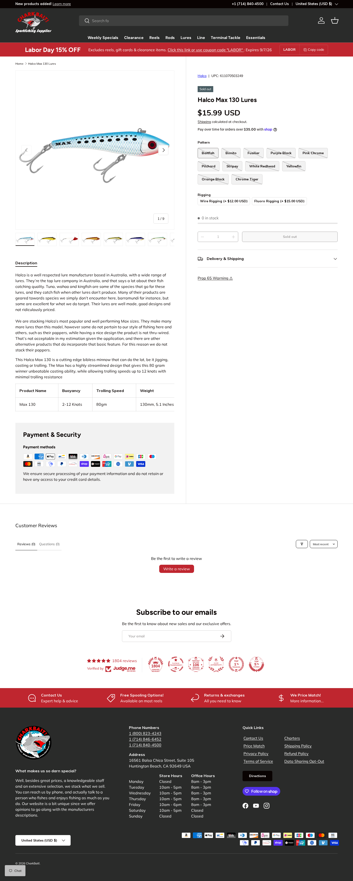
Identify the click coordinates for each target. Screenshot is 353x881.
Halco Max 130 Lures (42, 63)
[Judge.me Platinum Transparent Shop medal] (175, 664)
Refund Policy (296, 753)
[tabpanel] (94, 341)
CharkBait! (33, 863)
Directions (257, 776)
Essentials (255, 37)
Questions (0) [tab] (49, 544)
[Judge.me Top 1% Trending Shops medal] (236, 664)
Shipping (204, 122)
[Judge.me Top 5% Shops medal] (256, 664)
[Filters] (302, 544)
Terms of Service (258, 761)
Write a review (176, 568)
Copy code (316, 49)
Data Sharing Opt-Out (304, 761)
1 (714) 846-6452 (145, 739)
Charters (292, 738)
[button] (334, 20)
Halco (202, 76)
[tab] (26, 263)
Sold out (290, 237)
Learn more (62, 4)
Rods (170, 37)
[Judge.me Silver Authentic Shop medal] (216, 664)
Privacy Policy (255, 753)
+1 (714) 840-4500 (247, 4)
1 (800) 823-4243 (145, 733)
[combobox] (183, 20)
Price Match (254, 745)
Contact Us (279, 4)
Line (201, 37)
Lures (186, 37)
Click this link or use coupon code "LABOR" (206, 49)
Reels (154, 37)
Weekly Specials (103, 37)
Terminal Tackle (225, 37)
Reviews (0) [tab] (26, 544)
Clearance (134, 37)
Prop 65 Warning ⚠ (215, 278)
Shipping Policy (298, 745)
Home (19, 63)
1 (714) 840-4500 (145, 744)
